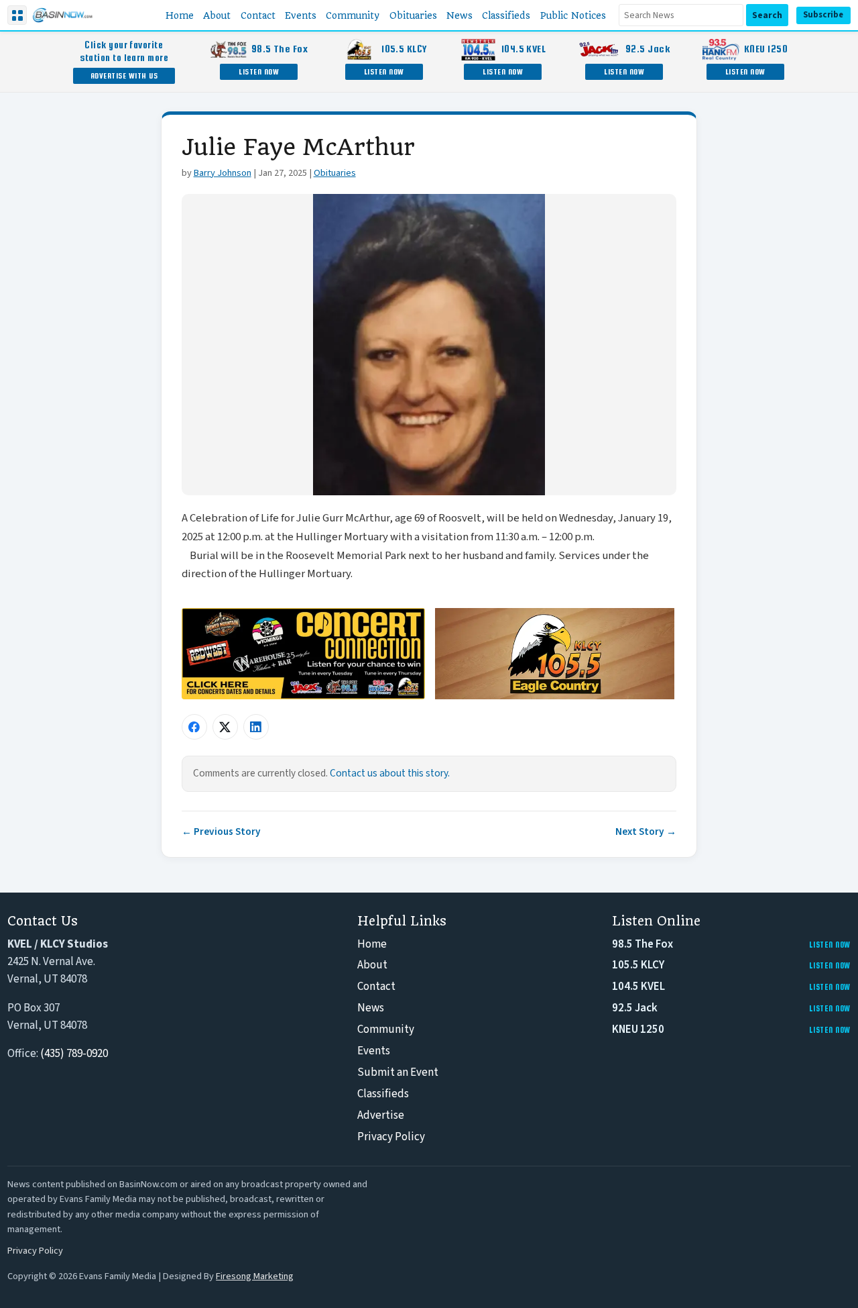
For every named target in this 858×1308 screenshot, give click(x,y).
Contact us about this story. (390, 773)
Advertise (380, 1115)
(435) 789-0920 (74, 1054)
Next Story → (645, 831)
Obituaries (335, 173)
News (370, 1008)
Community (385, 1029)
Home (372, 944)
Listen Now (259, 71)
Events (373, 1051)
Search (767, 15)
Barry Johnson (222, 173)
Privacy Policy (391, 1137)
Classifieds (383, 1094)
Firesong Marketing (255, 1276)
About (372, 965)
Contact (376, 986)
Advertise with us (124, 75)
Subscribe (823, 15)
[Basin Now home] (62, 15)
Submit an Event (397, 1072)
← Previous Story (221, 831)
